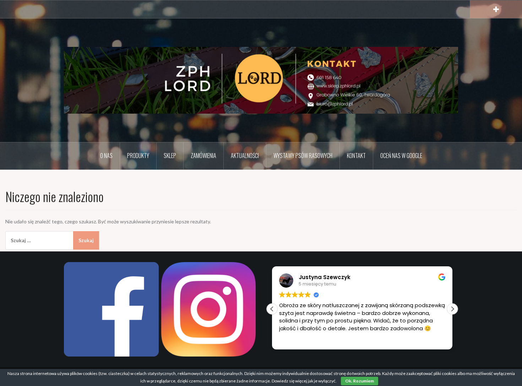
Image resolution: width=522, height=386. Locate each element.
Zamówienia (203, 155)
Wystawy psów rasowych (302, 155)
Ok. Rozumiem (359, 381)
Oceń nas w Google (401, 155)
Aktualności (245, 155)
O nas (106, 155)
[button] (452, 309)
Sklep (170, 155)
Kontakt (356, 155)
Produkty (138, 155)
